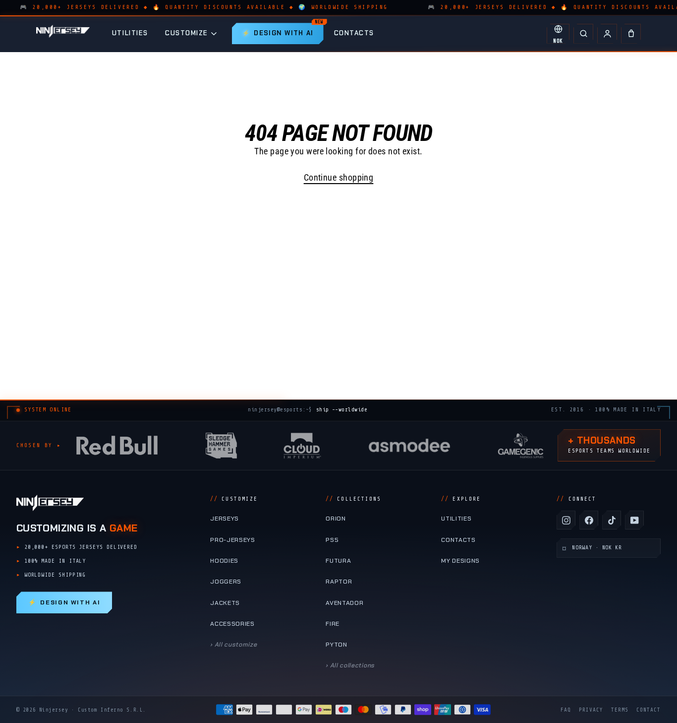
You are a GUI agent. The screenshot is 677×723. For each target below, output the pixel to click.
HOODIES (224, 561)
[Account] (607, 34)
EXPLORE (461, 499)
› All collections (350, 665)
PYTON (336, 645)
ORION (335, 519)
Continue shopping (339, 177)
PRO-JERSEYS (232, 540)
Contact (648, 710)
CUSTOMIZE (186, 33)
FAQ (566, 710)
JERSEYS (224, 519)
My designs (460, 561)
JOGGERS (225, 582)
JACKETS (225, 603)
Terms (619, 710)
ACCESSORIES (232, 624)
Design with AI (64, 602)
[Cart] (631, 34)
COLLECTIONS (353, 499)
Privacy (591, 710)
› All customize (233, 645)
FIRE (332, 624)
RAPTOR (339, 582)
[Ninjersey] (63, 33)
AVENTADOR (344, 603)
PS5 (332, 540)
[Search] (583, 34)
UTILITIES (130, 33)
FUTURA (338, 561)
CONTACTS (354, 33)
